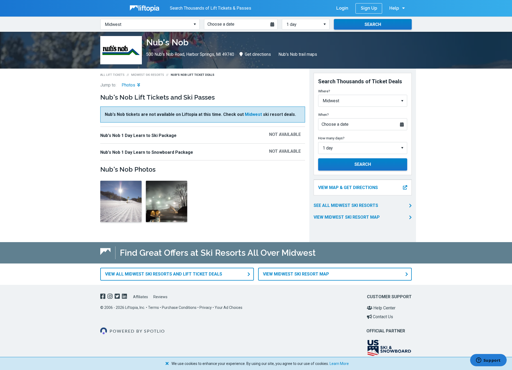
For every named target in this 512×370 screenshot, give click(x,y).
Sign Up (369, 8)
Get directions (258, 54)
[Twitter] (118, 297)
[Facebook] (103, 297)
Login (342, 8)
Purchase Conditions (179, 307)
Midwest (253, 114)
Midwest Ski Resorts (147, 75)
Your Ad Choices (228, 307)
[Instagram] (110, 297)
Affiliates (140, 297)
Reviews (160, 297)
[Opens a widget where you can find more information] (488, 360)
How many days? (331, 138)
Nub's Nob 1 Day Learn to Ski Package (138, 135)
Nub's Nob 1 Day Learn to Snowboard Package (146, 152)
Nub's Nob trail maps (297, 54)
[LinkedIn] (125, 297)
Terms (153, 307)
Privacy (205, 307)
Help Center (383, 307)
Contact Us (382, 316)
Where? (324, 91)
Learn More (339, 363)
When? (323, 114)
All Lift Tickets (112, 75)
